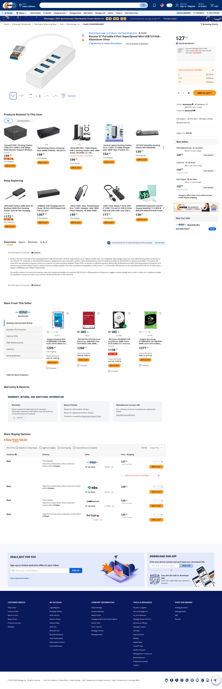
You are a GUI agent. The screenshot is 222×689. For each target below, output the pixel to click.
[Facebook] (171, 680)
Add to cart (204, 92)
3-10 (180, 78)
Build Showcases (139, 657)
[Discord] (207, 680)
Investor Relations (97, 611)
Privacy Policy (63, 680)
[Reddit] (83, 40)
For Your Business (139, 615)
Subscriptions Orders (57, 642)
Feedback (36, 253)
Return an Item (13, 615)
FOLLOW (212, 229)
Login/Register (55, 608)
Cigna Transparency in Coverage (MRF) (126, 680)
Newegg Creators (139, 627)
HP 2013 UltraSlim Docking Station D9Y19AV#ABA (148, 146)
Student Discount (139, 650)
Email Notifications (56, 638)
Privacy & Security (14, 623)
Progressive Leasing (140, 661)
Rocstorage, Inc (73, 24)
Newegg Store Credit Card (142, 654)
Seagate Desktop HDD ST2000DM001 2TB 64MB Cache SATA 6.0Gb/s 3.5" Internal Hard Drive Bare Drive (56, 341)
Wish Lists (53, 627)
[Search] (143, 5)
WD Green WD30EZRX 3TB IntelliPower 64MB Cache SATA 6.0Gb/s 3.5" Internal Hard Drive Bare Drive (119, 341)
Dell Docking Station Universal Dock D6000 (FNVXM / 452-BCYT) (51, 149)
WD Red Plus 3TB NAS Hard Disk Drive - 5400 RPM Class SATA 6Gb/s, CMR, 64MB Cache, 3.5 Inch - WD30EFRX (88, 341)
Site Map (136, 631)
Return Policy (12, 619)
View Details (208, 155)
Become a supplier (140, 608)
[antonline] (101, 501)
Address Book (54, 623)
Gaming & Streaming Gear (45, 24)
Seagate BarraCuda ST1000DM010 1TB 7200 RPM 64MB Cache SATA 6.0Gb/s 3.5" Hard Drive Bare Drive (150, 341)
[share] (83, 35)
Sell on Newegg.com (140, 611)
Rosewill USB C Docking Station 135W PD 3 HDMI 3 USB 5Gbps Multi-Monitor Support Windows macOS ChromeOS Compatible (18, 147)
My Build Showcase (56, 634)
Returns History (55, 619)
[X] (177, 680)
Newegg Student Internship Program (104, 619)
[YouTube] (197, 680)
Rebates (136, 638)
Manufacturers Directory (125, 415)
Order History (54, 615)
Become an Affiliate (140, 623)
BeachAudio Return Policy (91, 416)
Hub (62, 24)
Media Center (96, 615)
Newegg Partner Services (142, 619)
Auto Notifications (56, 646)
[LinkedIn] (187, 680)
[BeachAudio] (101, 462)
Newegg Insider (97, 634)
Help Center (12, 608)
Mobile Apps (137, 642)
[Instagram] (182, 680)
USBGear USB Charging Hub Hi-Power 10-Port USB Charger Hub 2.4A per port (51, 208)
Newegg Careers (97, 631)
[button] (27, 5)
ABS (176, 615)
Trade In (136, 665)
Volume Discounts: (53, 356)
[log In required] (68, 313)
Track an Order (13, 611)
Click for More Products (17, 375)
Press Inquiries (96, 627)
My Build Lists (54, 631)
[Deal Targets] (101, 515)
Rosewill (178, 619)
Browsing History (56, 611)
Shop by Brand (138, 634)
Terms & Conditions (50, 680)
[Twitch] (202, 680)
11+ (179, 82)
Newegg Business (181, 608)
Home (6, 24)
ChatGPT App (138, 646)
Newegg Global (180, 611)
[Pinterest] (192, 680)
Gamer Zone (95, 623)
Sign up (76, 570)
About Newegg (96, 608)
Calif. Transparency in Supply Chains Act (96, 680)
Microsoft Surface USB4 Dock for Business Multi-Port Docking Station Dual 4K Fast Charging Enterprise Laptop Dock (18, 208)
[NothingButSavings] (101, 487)
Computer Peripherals (21, 24)
